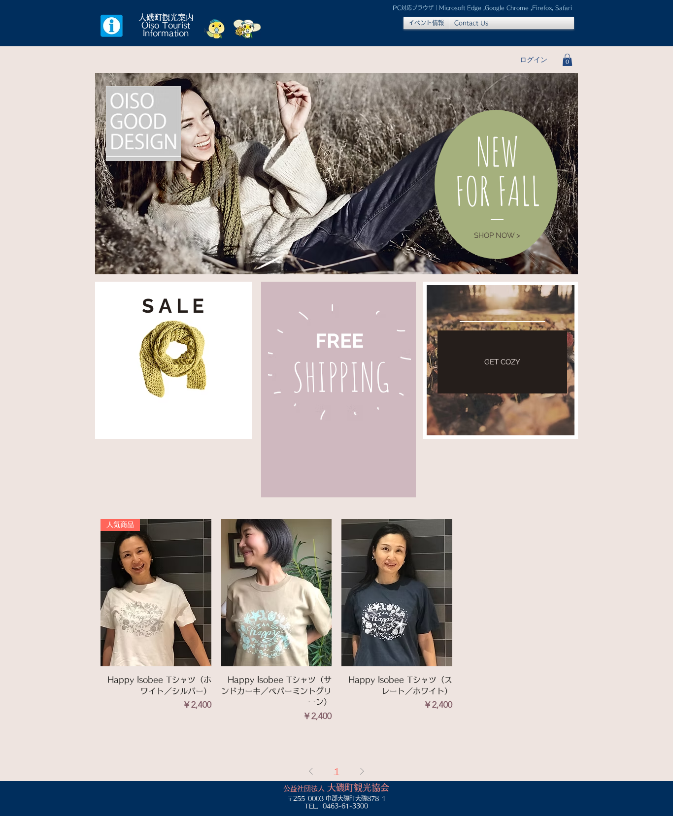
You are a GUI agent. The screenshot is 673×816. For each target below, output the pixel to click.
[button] (567, 60)
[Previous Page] (311, 771)
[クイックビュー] (276, 592)
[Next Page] (362, 771)
